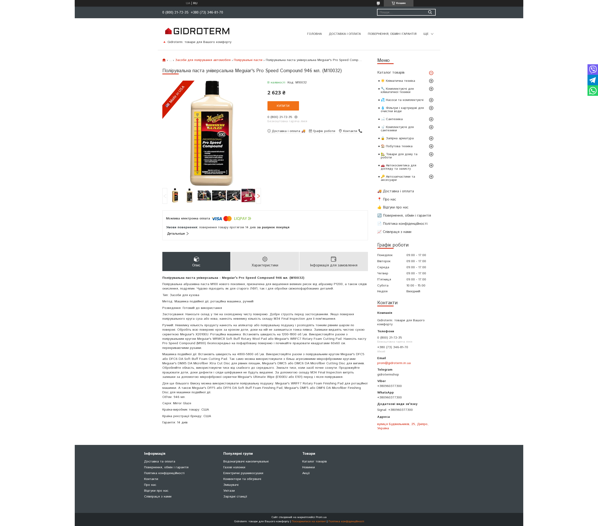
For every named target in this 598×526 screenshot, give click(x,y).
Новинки (308, 467)
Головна (314, 34)
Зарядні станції (235, 496)
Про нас (150, 485)
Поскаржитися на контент (309, 521)
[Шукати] (430, 12)
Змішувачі (230, 485)
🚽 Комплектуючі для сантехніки (397, 129)
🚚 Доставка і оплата (395, 191)
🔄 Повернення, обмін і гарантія (404, 215)
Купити (283, 106)
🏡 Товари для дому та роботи (399, 156)
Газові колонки (234, 467)
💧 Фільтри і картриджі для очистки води (402, 110)
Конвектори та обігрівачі (242, 479)
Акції (306, 473)
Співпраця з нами (157, 496)
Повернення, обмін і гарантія (392, 34)
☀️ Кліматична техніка (398, 81)
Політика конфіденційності (164, 473)
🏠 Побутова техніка (397, 146)
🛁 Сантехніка (392, 119)
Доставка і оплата (345, 34)
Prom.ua (321, 517)
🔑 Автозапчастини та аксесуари (398, 178)
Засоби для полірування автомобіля (203, 60)
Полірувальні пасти (248, 60)
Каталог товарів (391, 72)
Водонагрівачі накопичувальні (246, 461)
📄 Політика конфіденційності (402, 223)
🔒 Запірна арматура (397, 138)
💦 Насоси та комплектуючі (402, 100)
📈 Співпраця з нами (394, 231)
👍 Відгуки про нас (393, 207)
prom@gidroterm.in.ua (394, 363)
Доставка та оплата (159, 461)
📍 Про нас (386, 199)
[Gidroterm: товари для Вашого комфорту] (197, 31)
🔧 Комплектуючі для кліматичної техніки (397, 90)
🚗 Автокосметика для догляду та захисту (398, 167)
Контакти (151, 479)
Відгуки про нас (156, 490)
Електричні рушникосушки (243, 473)
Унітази (229, 490)
